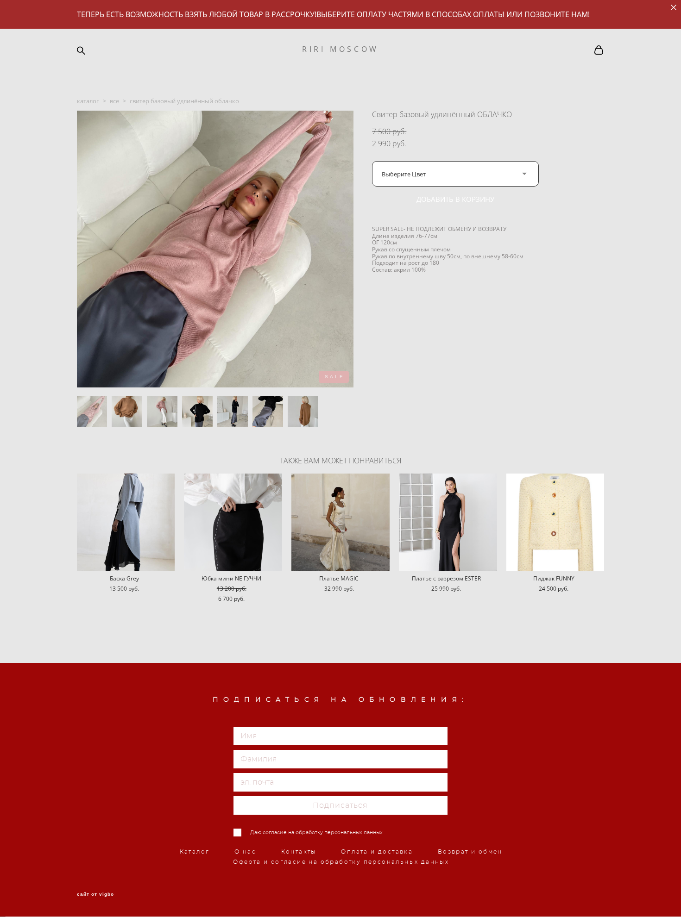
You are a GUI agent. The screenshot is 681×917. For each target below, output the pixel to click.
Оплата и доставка (377, 852)
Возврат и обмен (470, 852)
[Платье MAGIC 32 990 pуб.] (340, 522)
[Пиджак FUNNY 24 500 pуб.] (555, 522)
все (114, 101)
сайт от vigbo (95, 894)
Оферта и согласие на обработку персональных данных (341, 862)
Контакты (298, 852)
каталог (88, 101)
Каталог (195, 852)
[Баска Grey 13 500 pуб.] (126, 522)
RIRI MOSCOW (340, 49)
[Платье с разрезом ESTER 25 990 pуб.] (448, 522)
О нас (245, 852)
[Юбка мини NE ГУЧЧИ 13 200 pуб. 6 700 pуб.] (233, 522)
